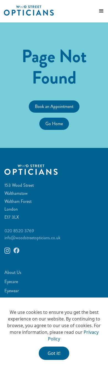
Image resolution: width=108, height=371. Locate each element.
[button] (101, 11)
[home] (27, 10)
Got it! (54, 353)
